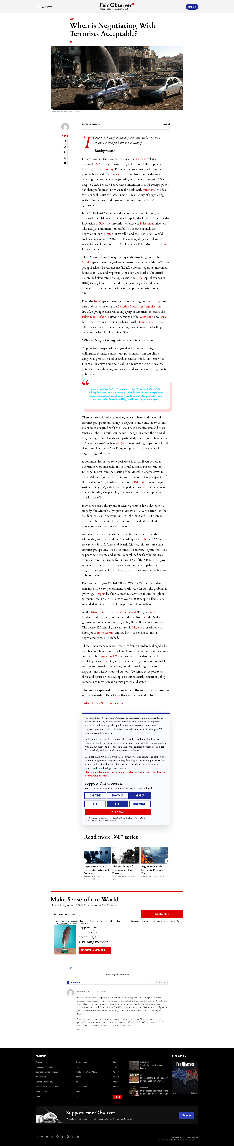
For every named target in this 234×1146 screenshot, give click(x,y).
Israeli (98, 301)
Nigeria (137, 628)
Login (69, 967)
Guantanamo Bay (102, 169)
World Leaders (41, 1091)
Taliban (140, 159)
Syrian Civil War (110, 656)
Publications (117, 1072)
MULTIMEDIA (144, 1062)
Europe (78, 1067)
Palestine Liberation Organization (139, 307)
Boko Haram (105, 633)
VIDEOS (142, 1075)
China (78, 1096)
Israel (151, 322)
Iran (108, 234)
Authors (116, 1077)
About (115, 1082)
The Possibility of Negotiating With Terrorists (122, 870)
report (101, 594)
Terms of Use (63, 923)
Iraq (144, 617)
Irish (139, 278)
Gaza (163, 317)
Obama (121, 174)
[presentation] (84, 861)
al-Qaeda (122, 443)
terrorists (148, 190)
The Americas (81, 1062)
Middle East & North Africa (86, 1072)
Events (115, 1067)
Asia (77, 1082)
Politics (39, 1062)
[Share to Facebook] (65, 141)
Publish (115, 1086)
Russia (115, 1062)
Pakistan (139, 482)
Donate (186, 1115)
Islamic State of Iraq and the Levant (113, 612)
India (78, 1091)
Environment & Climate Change (48, 1086)
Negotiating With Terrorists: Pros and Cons (152, 870)
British (161, 244)
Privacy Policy (174, 921)
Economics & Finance (44, 1067)
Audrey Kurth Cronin (93, 876)
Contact (116, 1091)
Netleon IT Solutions (191, 1140)
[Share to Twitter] (65, 146)
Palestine (104, 224)
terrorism (153, 301)
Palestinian (147, 224)
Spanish (87, 262)
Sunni (151, 612)
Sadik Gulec (90, 703)
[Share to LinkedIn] (65, 152)
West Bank (146, 317)
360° (72, 19)
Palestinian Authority (95, 317)
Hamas (141, 322)
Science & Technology (44, 1082)
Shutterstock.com (113, 703)
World (38, 1096)
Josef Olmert (146, 876)
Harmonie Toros (119, 876)
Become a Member (93, 950)
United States (81, 1086)
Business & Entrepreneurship (47, 1072)
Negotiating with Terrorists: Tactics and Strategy (96, 870)
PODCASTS (144, 1088)
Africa (78, 1077)
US (96, 164)
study (143, 539)
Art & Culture (41, 1077)
